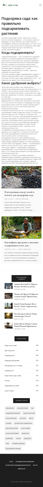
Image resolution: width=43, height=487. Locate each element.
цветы (31, 418)
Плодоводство (10, 355)
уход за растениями (12, 433)
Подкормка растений (12, 386)
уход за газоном (22, 408)
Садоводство (9, 371)
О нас (11, 461)
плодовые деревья (18, 443)
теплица (8, 423)
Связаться (21, 469)
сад (32, 408)
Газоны (7, 381)
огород (18, 438)
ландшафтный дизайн (13, 413)
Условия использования (25, 461)
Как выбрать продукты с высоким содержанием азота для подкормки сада (21, 244)
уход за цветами (11, 418)
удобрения (9, 438)
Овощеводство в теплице (13, 366)
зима (7, 443)
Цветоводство (10, 350)
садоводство (10, 408)
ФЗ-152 (35, 465)
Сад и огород (9, 391)
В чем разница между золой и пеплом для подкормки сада (19, 193)
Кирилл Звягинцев (22, 199)
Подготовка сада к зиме (13, 376)
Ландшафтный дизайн (12, 360)
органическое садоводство (23, 423)
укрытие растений (12, 428)
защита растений (29, 413)
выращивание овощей (13, 448)
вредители (25, 433)
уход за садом (25, 428)
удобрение (27, 438)
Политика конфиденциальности (18, 465)
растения (23, 418)
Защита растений (10, 345)
